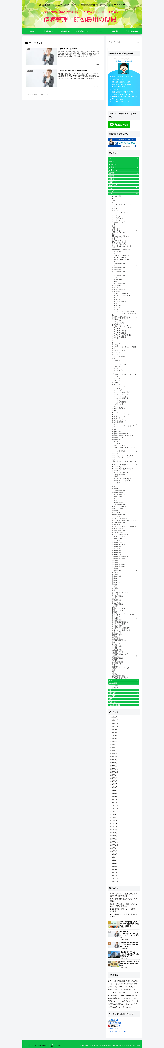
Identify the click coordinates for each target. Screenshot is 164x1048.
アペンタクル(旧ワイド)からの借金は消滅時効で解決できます (123, 895)
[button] (137, 42)
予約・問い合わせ (43, 1045)
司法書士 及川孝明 (124, 61)
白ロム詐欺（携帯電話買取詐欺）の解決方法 (123, 900)
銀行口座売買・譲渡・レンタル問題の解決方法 (123, 910)
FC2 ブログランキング (116, 1032)
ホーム (27, 1045)
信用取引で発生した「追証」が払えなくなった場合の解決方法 (123, 905)
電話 (52, 1046)
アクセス (33, 1045)
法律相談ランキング (114, 1029)
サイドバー (58, 1045)
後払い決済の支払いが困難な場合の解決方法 (123, 915)
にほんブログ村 (113, 1023)
